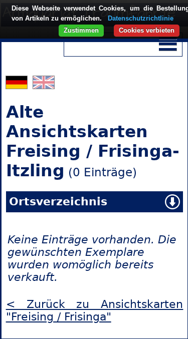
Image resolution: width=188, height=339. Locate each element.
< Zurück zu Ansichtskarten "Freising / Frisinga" (94, 310)
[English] (43, 85)
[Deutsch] (18, 85)
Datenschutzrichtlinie (140, 18)
